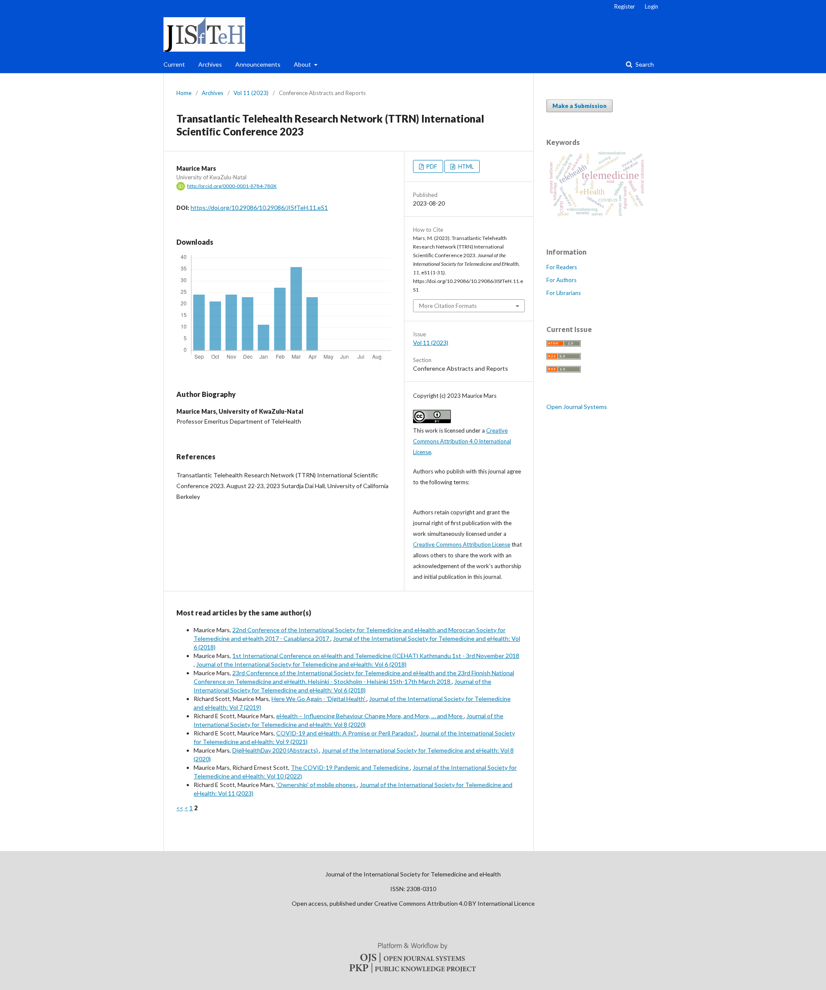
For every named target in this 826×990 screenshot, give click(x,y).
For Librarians (563, 292)
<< (179, 808)
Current (174, 64)
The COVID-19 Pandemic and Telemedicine (350, 767)
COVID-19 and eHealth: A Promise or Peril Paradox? (346, 733)
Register (624, 6)
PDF (431, 166)
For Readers (561, 267)
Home (183, 92)
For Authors (561, 280)
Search (644, 64)
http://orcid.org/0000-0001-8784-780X (232, 186)
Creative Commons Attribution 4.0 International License (462, 441)
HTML (465, 166)
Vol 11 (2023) (251, 92)
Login (651, 6)
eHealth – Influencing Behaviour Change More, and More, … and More (370, 715)
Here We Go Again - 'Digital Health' (319, 698)
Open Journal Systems (576, 406)
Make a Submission (579, 105)
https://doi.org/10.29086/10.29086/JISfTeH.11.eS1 (259, 207)
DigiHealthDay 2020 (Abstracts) (275, 750)
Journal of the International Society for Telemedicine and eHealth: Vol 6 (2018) (301, 664)
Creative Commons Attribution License (461, 544)
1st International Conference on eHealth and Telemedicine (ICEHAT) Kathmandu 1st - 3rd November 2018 (375, 655)
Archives (210, 64)
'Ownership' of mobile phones (316, 784)
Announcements (257, 64)
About (303, 64)
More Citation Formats (448, 305)
